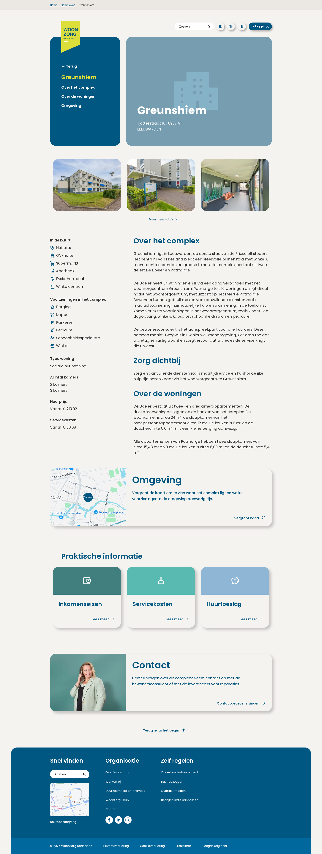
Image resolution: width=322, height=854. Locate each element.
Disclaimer (183, 846)
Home (54, 5)
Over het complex (78, 87)
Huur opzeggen (172, 782)
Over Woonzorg (117, 772)
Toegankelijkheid (214, 846)
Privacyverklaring (116, 846)
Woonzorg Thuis (117, 800)
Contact (111, 809)
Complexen (68, 5)
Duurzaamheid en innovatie (125, 791)
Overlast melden (173, 791)
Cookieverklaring (152, 846)
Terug (71, 66)
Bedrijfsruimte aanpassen (179, 800)
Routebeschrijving (63, 822)
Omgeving (71, 105)
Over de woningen (78, 96)
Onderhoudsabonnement (179, 772)
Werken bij (113, 782)
